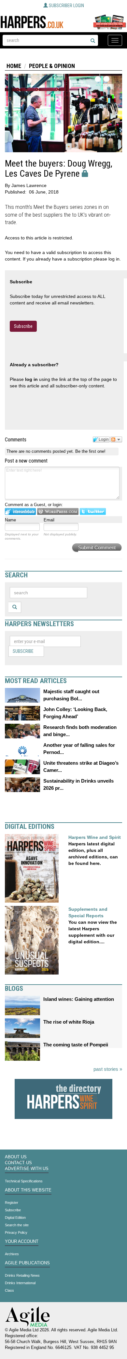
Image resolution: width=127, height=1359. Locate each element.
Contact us (18, 1163)
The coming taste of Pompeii (75, 1044)
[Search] (93, 41)
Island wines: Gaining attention (78, 999)
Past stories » (107, 1069)
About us (16, 1157)
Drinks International (20, 1283)
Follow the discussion (116, 439)
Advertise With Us (27, 1168)
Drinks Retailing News (22, 1275)
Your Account (21, 1241)
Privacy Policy (16, 1232)
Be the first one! (90, 451)
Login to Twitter (93, 511)
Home (14, 65)
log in (31, 379)
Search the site (17, 1225)
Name (10, 520)
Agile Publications (27, 1263)
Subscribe (23, 326)
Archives (12, 1254)
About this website (28, 1190)
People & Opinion (52, 65)
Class (9, 1290)
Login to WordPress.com (57, 511)
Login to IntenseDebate (20, 511)
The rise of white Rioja (68, 1022)
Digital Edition (15, 1217)
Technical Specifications (24, 1181)
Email (49, 520)
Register (11, 1202)
